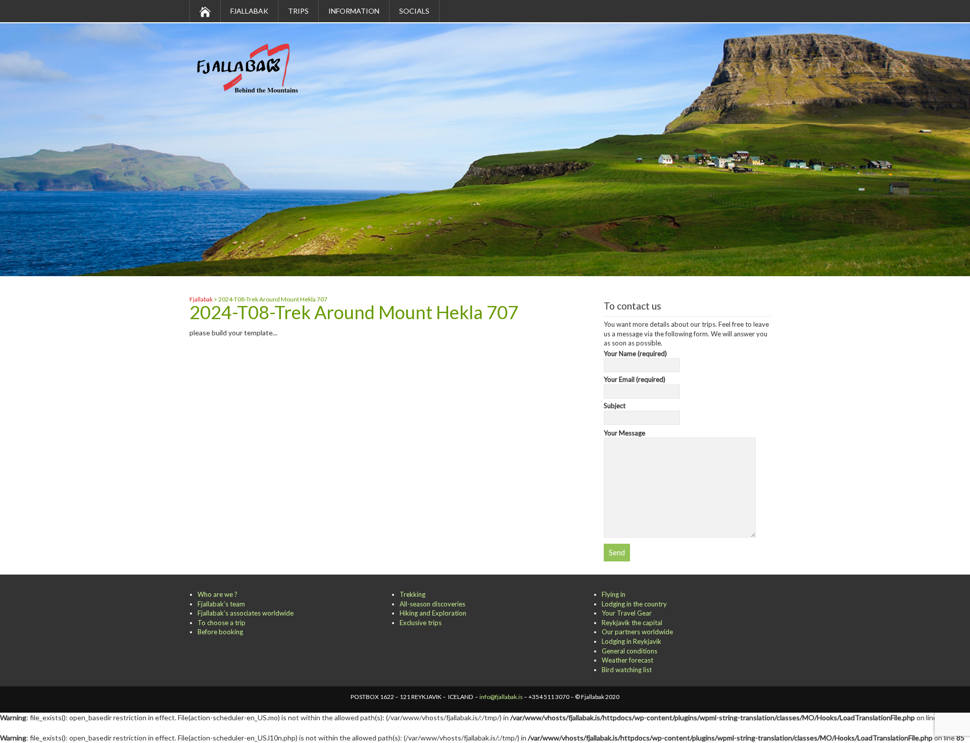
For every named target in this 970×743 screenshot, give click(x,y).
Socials (414, 11)
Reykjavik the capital (632, 623)
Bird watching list (627, 670)
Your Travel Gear (627, 613)
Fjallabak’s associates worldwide (246, 613)
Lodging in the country (634, 604)
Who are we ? (217, 594)
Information (353, 11)
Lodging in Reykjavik (631, 641)
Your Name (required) (635, 353)
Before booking (220, 632)
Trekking (412, 594)
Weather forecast (627, 660)
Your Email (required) (634, 379)
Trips (298, 11)
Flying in (613, 594)
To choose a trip (222, 623)
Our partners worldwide (637, 632)
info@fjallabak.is (501, 697)
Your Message (624, 433)
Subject (614, 406)
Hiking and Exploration (433, 613)
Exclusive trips (421, 623)
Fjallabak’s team (221, 604)
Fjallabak (249, 11)
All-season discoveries (432, 604)
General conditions (629, 651)
